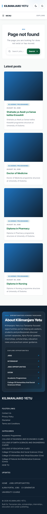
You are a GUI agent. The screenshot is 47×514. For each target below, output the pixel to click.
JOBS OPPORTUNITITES (19, 483)
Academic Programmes (18, 104)
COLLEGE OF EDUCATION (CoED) (16, 448)
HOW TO (5, 465)
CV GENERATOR (28, 488)
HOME (4, 483)
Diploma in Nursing (17, 283)
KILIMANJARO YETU (16, 5)
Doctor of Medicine (17, 173)
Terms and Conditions (11, 423)
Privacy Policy (8, 416)
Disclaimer (6, 420)
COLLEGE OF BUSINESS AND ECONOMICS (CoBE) (23, 439)
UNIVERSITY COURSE (11, 492)
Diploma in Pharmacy (18, 228)
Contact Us (6, 413)
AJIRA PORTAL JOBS (10, 488)
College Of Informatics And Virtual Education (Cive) (23, 455)
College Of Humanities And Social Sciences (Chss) (22, 452)
